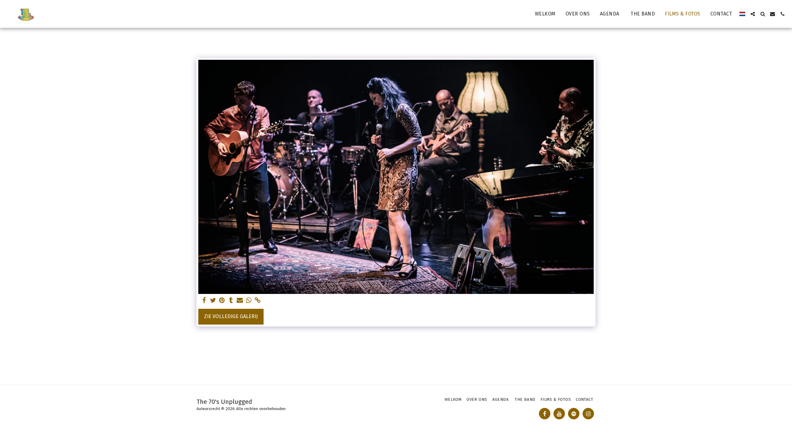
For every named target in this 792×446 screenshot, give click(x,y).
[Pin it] (222, 300)
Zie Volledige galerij (231, 316)
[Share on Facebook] (204, 300)
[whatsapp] (249, 300)
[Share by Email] (240, 300)
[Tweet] (213, 300)
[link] (258, 300)
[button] (752, 13)
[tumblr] (231, 300)
